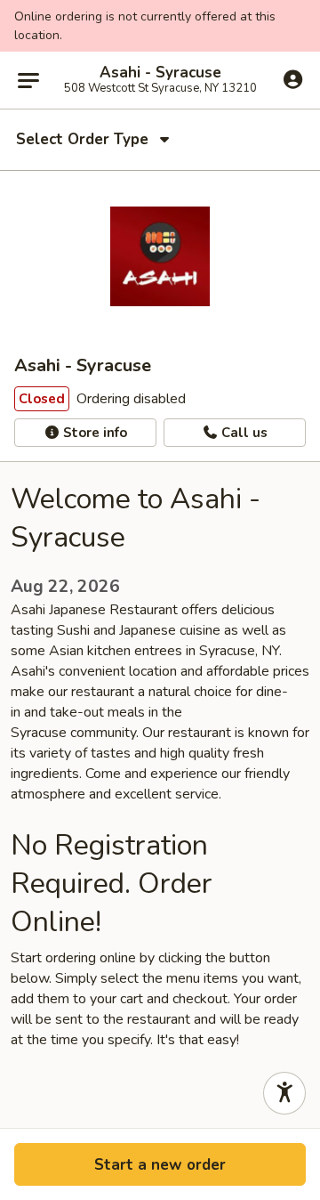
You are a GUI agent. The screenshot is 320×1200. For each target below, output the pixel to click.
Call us (243, 433)
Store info (93, 433)
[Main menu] (28, 80)
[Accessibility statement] (284, 1093)
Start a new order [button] (160, 1165)
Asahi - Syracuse (160, 73)
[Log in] (293, 79)
